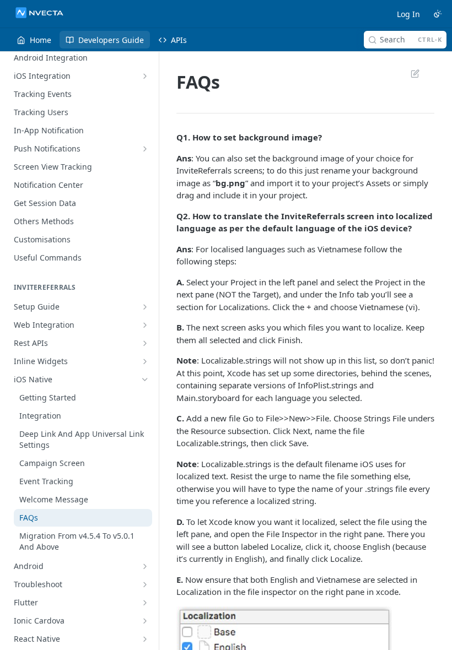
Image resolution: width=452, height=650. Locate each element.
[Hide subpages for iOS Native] (145, 379)
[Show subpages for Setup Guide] (145, 306)
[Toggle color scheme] (437, 14)
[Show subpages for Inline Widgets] (145, 361)
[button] (284, 638)
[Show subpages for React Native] (145, 639)
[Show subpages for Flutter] (145, 602)
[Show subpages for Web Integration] (145, 325)
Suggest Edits (409, 73)
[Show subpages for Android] (145, 566)
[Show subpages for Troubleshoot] (145, 584)
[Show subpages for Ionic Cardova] (145, 620)
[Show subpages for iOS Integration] (145, 76)
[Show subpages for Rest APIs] (145, 343)
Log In (408, 14)
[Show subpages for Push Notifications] (145, 148)
